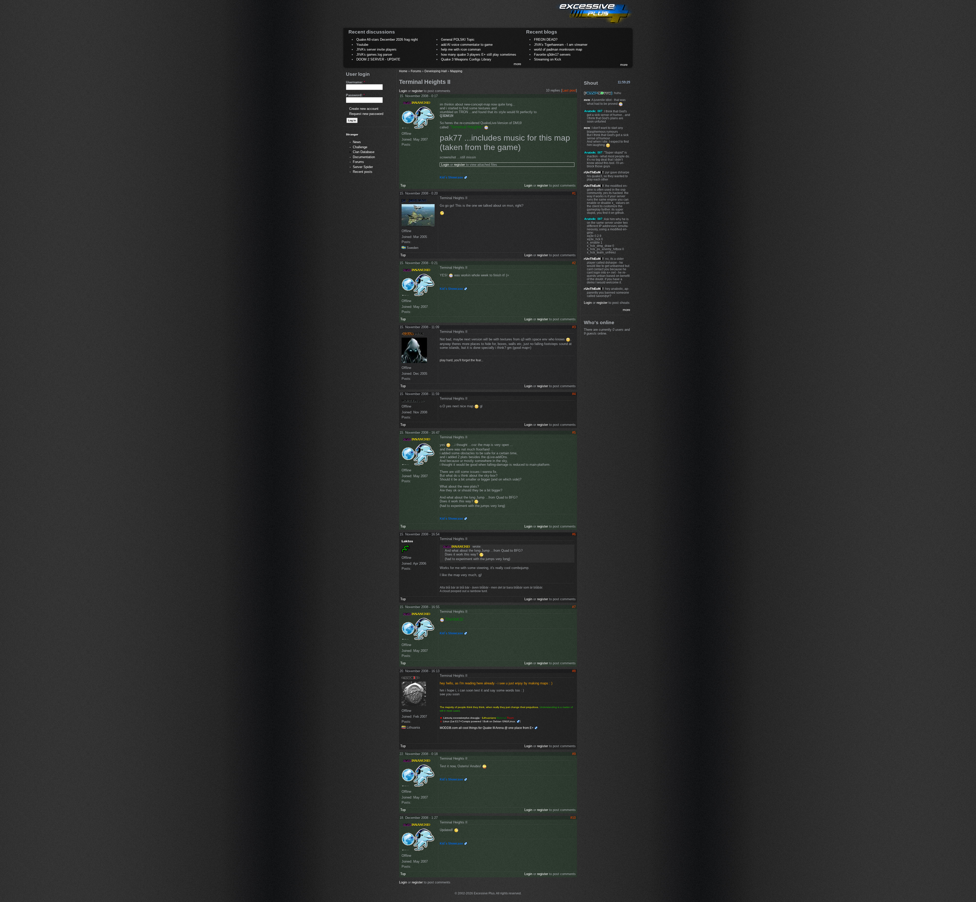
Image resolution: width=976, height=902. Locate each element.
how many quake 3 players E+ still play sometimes (478, 54)
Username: (355, 82)
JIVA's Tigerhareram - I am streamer (560, 45)
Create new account (363, 109)
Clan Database (363, 152)
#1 (574, 193)
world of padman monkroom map (558, 49)
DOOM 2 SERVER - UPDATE (378, 59)
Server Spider (363, 167)
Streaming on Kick (547, 59)
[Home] (593, 24)
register (417, 91)
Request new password (366, 114)
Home (403, 71)
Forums (358, 162)
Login (403, 91)
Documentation (364, 157)
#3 (574, 327)
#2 (574, 263)
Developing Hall (435, 71)
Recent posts (362, 172)
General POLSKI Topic (458, 39)
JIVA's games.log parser (374, 54)
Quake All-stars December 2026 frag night (387, 39)
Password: (355, 95)
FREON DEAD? (545, 39)
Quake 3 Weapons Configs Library (466, 59)
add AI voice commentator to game (467, 45)
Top (403, 185)
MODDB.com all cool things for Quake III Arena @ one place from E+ (486, 728)
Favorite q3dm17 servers (552, 54)
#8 (574, 671)
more (517, 64)
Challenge (360, 147)
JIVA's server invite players (376, 49)
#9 (574, 754)
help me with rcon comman (461, 49)
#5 (574, 432)
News (357, 142)
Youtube (362, 45)
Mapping (456, 71)
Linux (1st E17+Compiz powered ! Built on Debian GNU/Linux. (479, 721)
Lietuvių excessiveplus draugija (461, 717)
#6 (574, 534)
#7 (574, 607)
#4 (574, 394)
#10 (573, 818)
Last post (569, 90)
